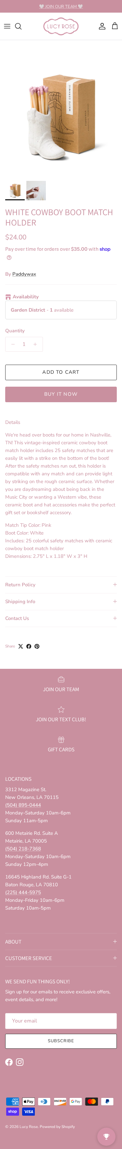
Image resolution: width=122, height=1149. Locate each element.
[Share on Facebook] (28, 646)
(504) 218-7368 (23, 848)
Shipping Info (20, 601)
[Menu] (7, 26)
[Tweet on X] (20, 646)
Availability (26, 296)
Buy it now (61, 394)
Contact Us (17, 618)
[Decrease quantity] (11, 344)
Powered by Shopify (57, 1126)
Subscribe (61, 1041)
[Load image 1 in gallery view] (61, 117)
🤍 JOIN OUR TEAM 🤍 (61, 6)
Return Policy (20, 584)
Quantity (15, 330)
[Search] (21, 26)
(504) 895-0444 (23, 805)
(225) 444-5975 (23, 892)
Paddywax (24, 274)
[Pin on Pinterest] (36, 646)
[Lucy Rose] (61, 26)
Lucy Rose (29, 1126)
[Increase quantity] (37, 344)
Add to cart (60, 372)
